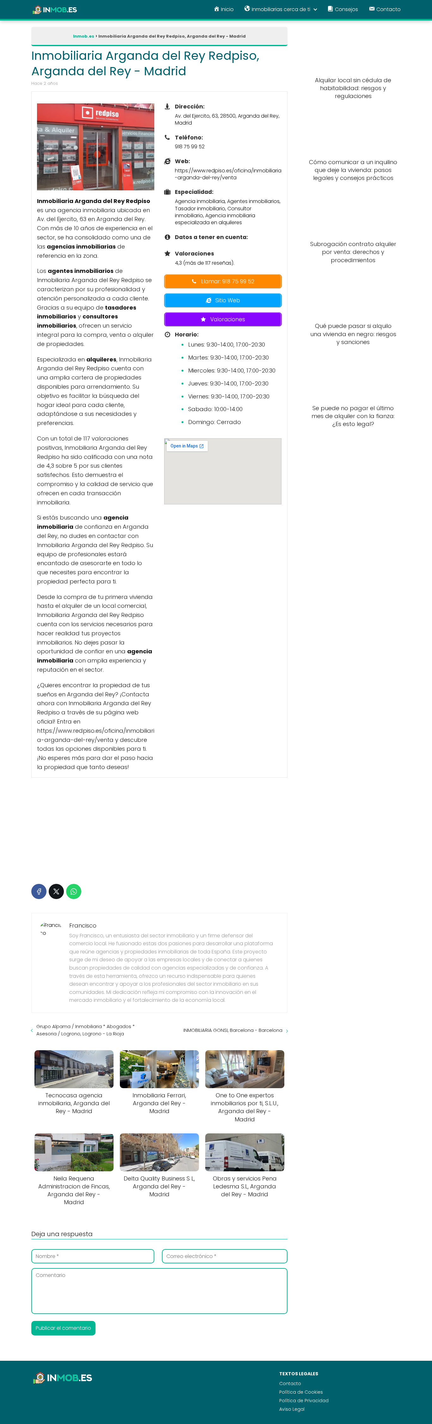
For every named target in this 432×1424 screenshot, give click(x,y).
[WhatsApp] (73, 891)
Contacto (290, 1383)
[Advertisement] (159, 829)
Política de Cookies (301, 1392)
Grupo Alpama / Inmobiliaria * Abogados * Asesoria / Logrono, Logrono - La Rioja (85, 1030)
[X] (56, 891)
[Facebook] (38, 891)
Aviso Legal (292, 1409)
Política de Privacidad (304, 1400)
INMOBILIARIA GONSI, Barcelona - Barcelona (232, 1030)
